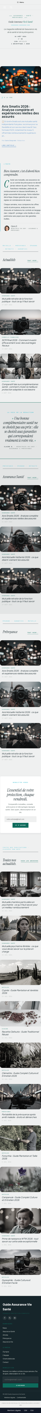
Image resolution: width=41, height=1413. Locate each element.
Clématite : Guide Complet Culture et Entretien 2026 (20, 1074)
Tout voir (32, 260)
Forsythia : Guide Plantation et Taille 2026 (19, 1157)
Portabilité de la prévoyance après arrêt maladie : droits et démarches (19, 1116)
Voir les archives (29, 861)
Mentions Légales (14, 1410)
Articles (5, 1335)
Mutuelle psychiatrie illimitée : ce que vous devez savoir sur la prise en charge (20, 949)
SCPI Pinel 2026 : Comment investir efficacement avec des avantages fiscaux (19, 343)
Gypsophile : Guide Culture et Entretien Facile (16, 1281)
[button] (11, 7)
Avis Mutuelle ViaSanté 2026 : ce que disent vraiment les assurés (20, 558)
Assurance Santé (9, 1331)
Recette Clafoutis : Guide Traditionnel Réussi (20, 1033)
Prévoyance (7, 1338)
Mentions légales (9, 1397)
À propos (6, 1352)
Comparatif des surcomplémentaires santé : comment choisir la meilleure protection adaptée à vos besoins (20, 387)
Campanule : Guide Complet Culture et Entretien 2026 (19, 1198)
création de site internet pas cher (11, 1403)
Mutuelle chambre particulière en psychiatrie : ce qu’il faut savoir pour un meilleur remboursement (19, 905)
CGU (32, 1410)
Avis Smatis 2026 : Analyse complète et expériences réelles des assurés (20, 111)
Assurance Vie (8, 1342)
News (5, 1328)
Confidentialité (21, 1397)
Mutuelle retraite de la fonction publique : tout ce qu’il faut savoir (18, 300)
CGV (25, 1410)
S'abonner (20, 1385)
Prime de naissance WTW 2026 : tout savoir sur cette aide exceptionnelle (20, 1240)
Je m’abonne (20, 825)
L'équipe (6, 1355)
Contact (5, 1362)
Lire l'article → (9, 145)
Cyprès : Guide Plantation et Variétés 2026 (20, 991)
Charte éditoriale (9, 1359)
